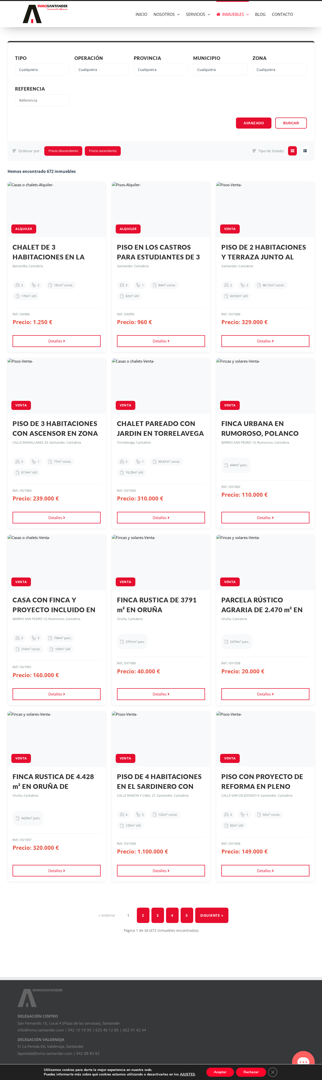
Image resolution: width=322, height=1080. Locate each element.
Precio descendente (63, 150)
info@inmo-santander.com (41, 1029)
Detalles (55, 340)
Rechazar (251, 1072)
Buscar (291, 123)
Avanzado (254, 123)
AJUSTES (187, 1074)
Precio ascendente (102, 150)
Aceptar (220, 1072)
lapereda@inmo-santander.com (45, 1053)
